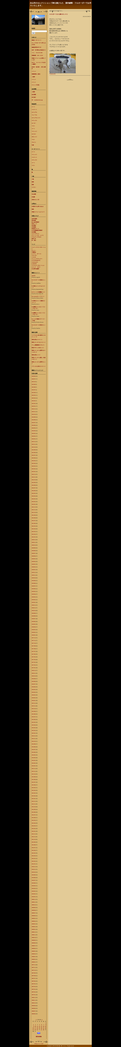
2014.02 (33, 763)
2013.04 (33, 790)
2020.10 (33, 545)
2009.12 (33, 899)
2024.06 (33, 425)
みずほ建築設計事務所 (37, 230)
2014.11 (33, 738)
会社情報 (34, 94)
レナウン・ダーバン (36, 253)
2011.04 (33, 855)
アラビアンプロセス (36, 237)
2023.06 (33, 458)
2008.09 (33, 940)
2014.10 (33, 741)
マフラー (34, 187)
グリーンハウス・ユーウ (37, 235)
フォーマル (34, 115)
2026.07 (33, 379)
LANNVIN (34, 263)
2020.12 (33, 539)
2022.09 (33, 482)
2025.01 (33, 406)
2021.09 (33, 515)
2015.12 (33, 703)
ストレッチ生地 (35, 85)
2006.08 (33, 1008)
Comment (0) (52, 73)
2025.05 (33, 395)
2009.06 (33, 915)
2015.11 (33, 706)
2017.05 (33, 656)
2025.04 (33, 398)
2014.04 (33, 757)
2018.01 (33, 635)
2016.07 (33, 684)
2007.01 (33, 994)
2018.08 (33, 616)
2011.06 (33, 850)
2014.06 (33, 752)
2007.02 (33, 992)
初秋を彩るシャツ (36, 354)
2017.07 (33, 651)
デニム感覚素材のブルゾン (38, 345)
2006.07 (33, 1011)
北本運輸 (34, 232)
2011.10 (33, 839)
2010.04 (33, 888)
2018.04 (33, 627)
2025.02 (33, 403)
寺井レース (34, 223)
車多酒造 (34, 220)
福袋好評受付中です (36, 47)
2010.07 (33, 880)
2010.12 (33, 866)
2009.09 (33, 907)
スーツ (33, 106)
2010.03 (33, 891)
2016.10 (33, 676)
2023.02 (33, 468)
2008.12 (33, 932)
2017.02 (33, 665)
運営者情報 (39, 1036)
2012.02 (33, 828)
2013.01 (33, 798)
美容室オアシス (35, 228)
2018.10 (33, 610)
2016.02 (33, 697)
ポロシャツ (34, 136)
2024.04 (33, 430)
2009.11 (33, 902)
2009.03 (33, 924)
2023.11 (33, 444)
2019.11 (33, 575)
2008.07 (33, 945)
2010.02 (33, 894)
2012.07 (33, 814)
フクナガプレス (35, 233)
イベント (34, 71)
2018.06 (33, 621)
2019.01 (33, 602)
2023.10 (33, 447)
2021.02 (33, 534)
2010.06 (33, 883)
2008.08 (33, 943)
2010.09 (33, 874)
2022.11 (33, 477)
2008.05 (33, 951)
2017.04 (33, 659)
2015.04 (33, 725)
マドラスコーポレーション (38, 265)
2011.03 (33, 858)
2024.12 (33, 409)
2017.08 (33, 648)
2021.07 (33, 520)
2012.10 (33, 806)
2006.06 (33, 1013)
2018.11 (33, 607)
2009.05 (33, 918)
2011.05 (33, 853)
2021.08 (33, 517)
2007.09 (33, 973)
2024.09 (33, 417)
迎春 (33, 184)
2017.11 (33, 640)
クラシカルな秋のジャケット (39, 366)
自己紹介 (34, 97)
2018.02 (33, 632)
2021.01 (33, 537)
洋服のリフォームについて (38, 211)
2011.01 (33, 864)
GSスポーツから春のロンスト (58, 14)
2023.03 (33, 466)
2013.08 (33, 779)
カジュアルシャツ (36, 117)
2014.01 (33, 765)
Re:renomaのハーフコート (38, 296)
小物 (33, 179)
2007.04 (33, 986)
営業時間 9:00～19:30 (37, 55)
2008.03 (33, 956)
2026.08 (33, 376)
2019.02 (33, 599)
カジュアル (34, 112)
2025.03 (33, 400)
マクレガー (34, 255)
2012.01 (33, 831)
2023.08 (33, 452)
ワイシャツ (34, 131)
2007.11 (33, 967)
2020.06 (33, 556)
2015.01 (33, 733)
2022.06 (33, 490)
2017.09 (33, 646)
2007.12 (33, 964)
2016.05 (33, 689)
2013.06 (33, 785)
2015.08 (33, 714)
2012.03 (33, 825)
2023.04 (33, 463)
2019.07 (33, 586)
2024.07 (33, 422)
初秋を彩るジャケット (37, 339)
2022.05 (33, 493)
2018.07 (33, 618)
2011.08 (33, 844)
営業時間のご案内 (36, 74)
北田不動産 (34, 218)
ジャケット (34, 109)
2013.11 (33, 771)
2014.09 (33, 744)
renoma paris (35, 262)
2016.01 (33, 700)
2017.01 (33, 667)
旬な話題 (34, 194)
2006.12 (33, 997)
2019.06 (33, 588)
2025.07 (33, 389)
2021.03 (33, 531)
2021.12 (33, 507)
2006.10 (33, 1003)
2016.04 (33, 692)
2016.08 (33, 681)
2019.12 (33, 572)
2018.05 (33, 624)
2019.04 (33, 594)
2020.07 (33, 553)
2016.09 (33, 678)
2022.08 (33, 485)
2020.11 (33, 542)
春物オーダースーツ (36, 40)
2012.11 (33, 804)
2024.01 (33, 438)
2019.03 (33, 597)
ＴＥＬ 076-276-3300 (37, 52)
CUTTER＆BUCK (36, 260)
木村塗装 (34, 227)
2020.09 (33, 548)
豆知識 (33, 197)
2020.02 (33, 567)
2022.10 (33, 479)
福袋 (33, 181)
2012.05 (33, 820)
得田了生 (34, 238)
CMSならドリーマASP (38, 1043)
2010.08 (33, 877)
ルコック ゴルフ (36, 267)
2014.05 (33, 755)
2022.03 (33, 498)
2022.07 (33, 488)
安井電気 (34, 225)
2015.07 (33, 716)
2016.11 (33, 673)
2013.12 (33, 768)
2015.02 (33, 730)
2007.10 (33, 970)
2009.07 (33, 913)
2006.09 (33, 1005)
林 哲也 (34, 240)
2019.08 (33, 583)
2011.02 (33, 861)
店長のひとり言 (35, 199)
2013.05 (33, 787)
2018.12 (33, 605)
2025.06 (33, 392)
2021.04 (33, 528)
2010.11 (33, 869)
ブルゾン (34, 142)
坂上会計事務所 (35, 222)
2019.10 (33, 577)
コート (33, 128)
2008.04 (33, 953)
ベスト (33, 125)
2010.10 (33, 872)
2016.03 (33, 695)
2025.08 (33, 387)
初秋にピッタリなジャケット (39, 342)
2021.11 (33, 509)
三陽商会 (34, 252)
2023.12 (33, 441)
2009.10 (33, 904)
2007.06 (33, 981)
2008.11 (33, 934)
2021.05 (33, 526)
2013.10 (33, 774)
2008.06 (33, 948)
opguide (33, 275)
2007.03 (33, 989)
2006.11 (33, 1000)
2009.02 (33, 926)
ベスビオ (34, 257)
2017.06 (33, 654)
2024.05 (33, 428)
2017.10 (33, 643)
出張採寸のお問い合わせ (37, 206)
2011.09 (33, 842)
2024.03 (33, 433)
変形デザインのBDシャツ (38, 347)
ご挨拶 (33, 76)
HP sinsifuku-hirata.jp (37, 100)
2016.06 (33, 686)
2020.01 (33, 569)
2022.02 (33, 501)
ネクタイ (34, 134)
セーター (34, 123)
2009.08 (33, 910)
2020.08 (33, 550)
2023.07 (33, 455)
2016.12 (33, 670)
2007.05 (33, 983)
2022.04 (33, 496)
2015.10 (33, 708)
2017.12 (33, 637)
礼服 (33, 145)
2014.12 (33, 735)
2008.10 (33, 937)
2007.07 (33, 978)
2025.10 (33, 381)
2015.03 (33, 727)
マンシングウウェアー (37, 258)
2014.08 (33, 746)
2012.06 (33, 817)
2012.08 (33, 812)
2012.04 (33, 823)
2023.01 (33, 471)
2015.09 (33, 711)
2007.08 (33, 975)
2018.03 (33, 629)
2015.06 (33, 719)
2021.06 (33, 523)
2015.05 (33, 722)
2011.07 (33, 847)
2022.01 (33, 504)
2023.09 (33, 449)
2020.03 (33, 564)
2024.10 (33, 414)
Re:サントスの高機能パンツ (38, 292)
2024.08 (33, 419)
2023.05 (33, 460)
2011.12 (33, 834)
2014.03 (33, 760)
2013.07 (33, 782)
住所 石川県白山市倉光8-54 (39, 50)
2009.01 (33, 929)
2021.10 (33, 512)
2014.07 (33, 749)
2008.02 (33, 959)
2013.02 (33, 795)
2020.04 (33, 561)
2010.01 (33, 896)
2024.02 (33, 436)
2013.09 (33, 776)
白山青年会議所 (35, 268)
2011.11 (33, 836)
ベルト (33, 139)
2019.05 (33, 591)
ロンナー (34, 250)
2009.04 (33, 921)
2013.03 (33, 793)
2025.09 (33, 384)
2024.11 (33, 411)
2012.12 (33, 801)
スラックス (34, 120)
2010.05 (33, 885)
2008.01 (33, 962)
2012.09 (33, 809)
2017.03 (33, 662)
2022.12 (33, 474)
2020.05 (33, 558)
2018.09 (33, 613)
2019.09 (33, 580)
